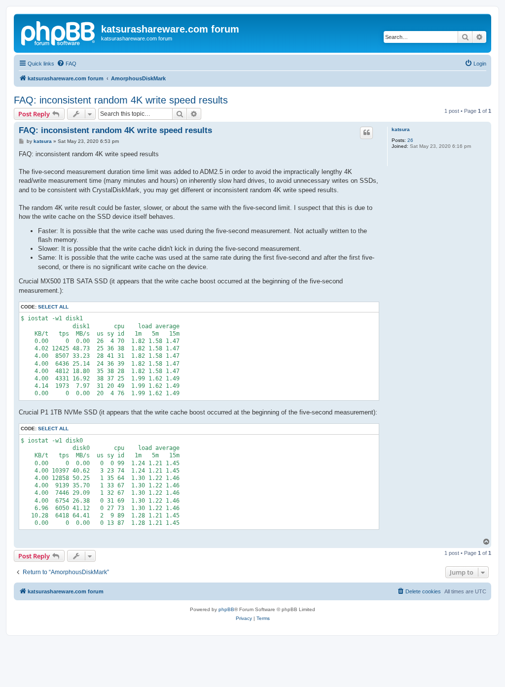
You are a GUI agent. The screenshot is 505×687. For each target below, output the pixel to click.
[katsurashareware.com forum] (58, 32)
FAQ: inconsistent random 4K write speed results (121, 100)
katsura (401, 129)
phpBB (226, 609)
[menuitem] (66, 63)
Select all (53, 306)
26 (410, 140)
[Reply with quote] (366, 132)
